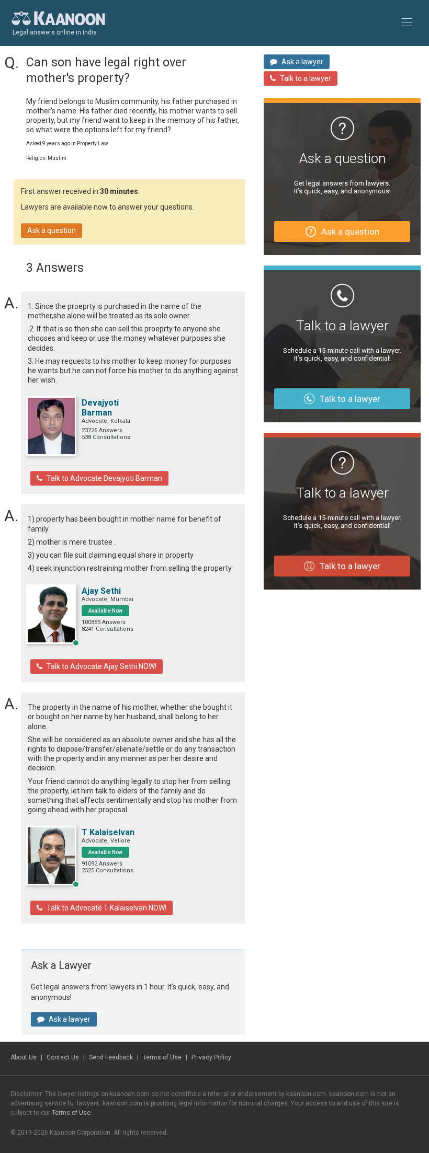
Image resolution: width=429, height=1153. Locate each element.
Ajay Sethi (101, 591)
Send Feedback (111, 1057)
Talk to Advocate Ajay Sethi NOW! (101, 666)
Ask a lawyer (70, 1019)
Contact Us (63, 1057)
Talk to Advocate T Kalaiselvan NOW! (106, 908)
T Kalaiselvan (108, 832)
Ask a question (51, 230)
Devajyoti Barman (100, 408)
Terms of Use (162, 1057)
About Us (23, 1057)
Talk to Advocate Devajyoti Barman (104, 478)
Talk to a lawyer (305, 78)
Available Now (105, 611)
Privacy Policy (211, 1057)
